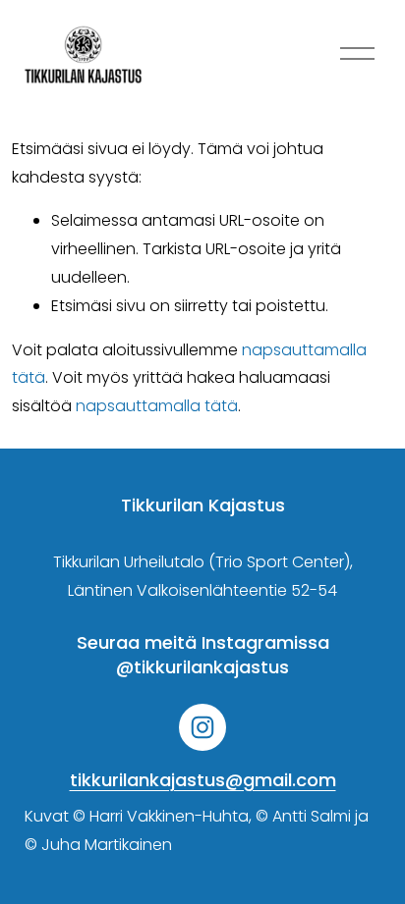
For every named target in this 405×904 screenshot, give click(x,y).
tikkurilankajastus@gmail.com (203, 780)
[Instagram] (202, 727)
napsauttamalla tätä (157, 406)
